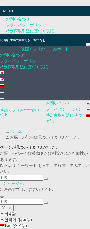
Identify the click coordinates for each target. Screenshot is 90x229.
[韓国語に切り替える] (2, 79)
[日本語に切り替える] (2, 73)
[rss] (87, 37)
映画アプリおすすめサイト (45, 49)
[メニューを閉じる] (2, 4)
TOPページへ (12, 183)
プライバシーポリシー (26, 25)
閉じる (7, 208)
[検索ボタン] (2, 92)
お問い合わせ (18, 19)
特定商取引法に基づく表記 (30, 31)
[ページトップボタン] (2, 197)
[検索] (88, 44)
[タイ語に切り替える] (2, 85)
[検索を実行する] (46, 179)
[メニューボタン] (2, 98)
